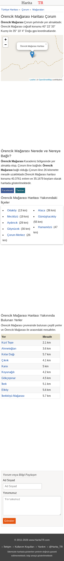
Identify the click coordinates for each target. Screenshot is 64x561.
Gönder (9, 520)
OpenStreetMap (45, 79)
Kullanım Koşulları (24, 546)
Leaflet (32, 79)
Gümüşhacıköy (47, 216)
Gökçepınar (9, 378)
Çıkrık (5, 360)
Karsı (5, 366)
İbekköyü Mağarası (13, 395)
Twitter (20, 190)
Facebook (7, 190)
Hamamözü (45, 227)
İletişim (7, 546)
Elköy (5, 389)
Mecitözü (12, 216)
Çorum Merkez (16, 235)
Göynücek (13, 228)
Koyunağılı (8, 372)
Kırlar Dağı (8, 354)
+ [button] (5, 39)
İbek (4, 383)
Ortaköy (12, 210)
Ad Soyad (9, 480)
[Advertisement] (32, 115)
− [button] (5, 44)
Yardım (42, 546)
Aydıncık (12, 222)
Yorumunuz (10, 492)
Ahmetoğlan (9, 348)
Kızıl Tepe (7, 342)
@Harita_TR (56, 546)
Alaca (41, 210)
